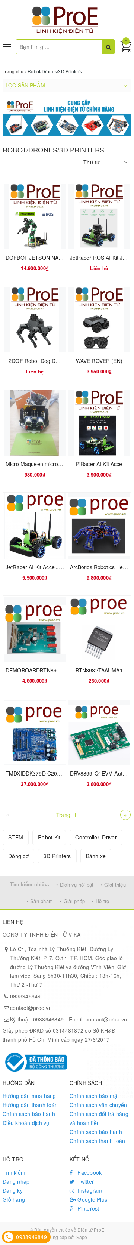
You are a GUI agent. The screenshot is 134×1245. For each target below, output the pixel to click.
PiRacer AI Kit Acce (99, 464)
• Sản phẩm (40, 901)
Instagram (89, 1190)
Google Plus (91, 1199)
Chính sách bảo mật (94, 1096)
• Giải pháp (72, 901)
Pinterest (87, 1208)
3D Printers (57, 856)
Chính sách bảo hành (29, 1114)
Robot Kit (49, 837)
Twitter (85, 1181)
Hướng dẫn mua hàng (29, 1096)
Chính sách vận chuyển (98, 1105)
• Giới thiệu (113, 884)
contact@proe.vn (31, 1007)
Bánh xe (96, 856)
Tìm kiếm (14, 1172)
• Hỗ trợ (100, 901)
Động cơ (18, 856)
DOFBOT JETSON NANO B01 (41, 257)
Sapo (81, 1237)
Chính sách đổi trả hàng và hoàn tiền (99, 1118)
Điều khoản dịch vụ (26, 1123)
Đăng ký (13, 1190)
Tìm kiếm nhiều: (29, 884)
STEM (15, 837)
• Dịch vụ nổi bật (74, 884)
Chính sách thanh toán (97, 1140)
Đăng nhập (16, 1181)
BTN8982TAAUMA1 (99, 670)
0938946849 (25, 996)
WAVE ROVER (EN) (99, 360)
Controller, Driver (96, 837)
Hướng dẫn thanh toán (30, 1105)
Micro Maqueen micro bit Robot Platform (54, 464)
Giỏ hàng (14, 1199)
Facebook (89, 1172)
